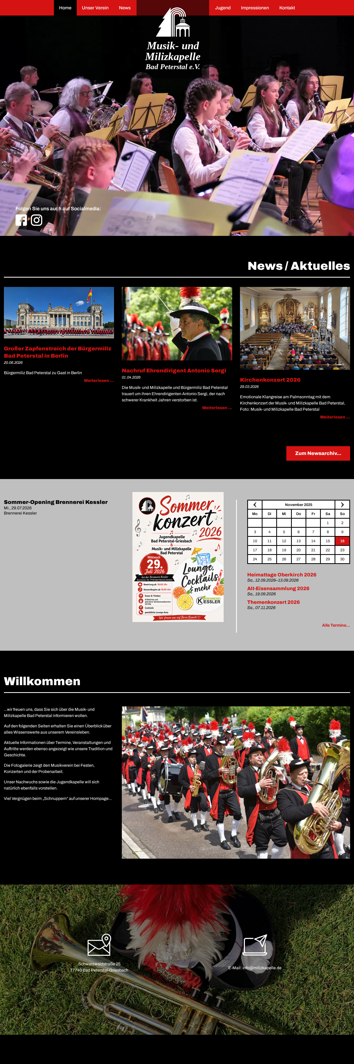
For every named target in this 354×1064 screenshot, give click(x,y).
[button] (6, 118)
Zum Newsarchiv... (318, 453)
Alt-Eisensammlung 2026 (278, 588)
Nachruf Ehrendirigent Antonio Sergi (174, 370)
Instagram (36, 220)
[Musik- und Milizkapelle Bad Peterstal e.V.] (172, 22)
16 (342, 541)
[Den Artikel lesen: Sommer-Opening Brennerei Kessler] (178, 557)
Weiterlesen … (99, 380)
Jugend (223, 7)
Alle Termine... (336, 625)
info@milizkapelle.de (262, 968)
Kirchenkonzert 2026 (270, 380)
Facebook (21, 220)
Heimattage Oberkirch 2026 (281, 574)
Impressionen (255, 7)
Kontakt (287, 7)
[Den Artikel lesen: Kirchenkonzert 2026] (295, 328)
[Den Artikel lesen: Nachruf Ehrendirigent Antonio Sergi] (177, 323)
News (125, 7)
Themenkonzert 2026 (273, 602)
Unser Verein (95, 7)
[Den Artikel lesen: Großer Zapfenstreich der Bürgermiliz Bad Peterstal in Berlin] (59, 312)
